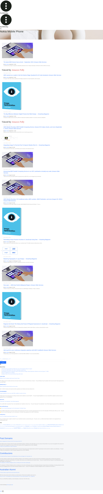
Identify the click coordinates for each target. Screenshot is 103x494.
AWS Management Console (14, 426)
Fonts (60, 426)
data (42, 426)
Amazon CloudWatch (13, 424)
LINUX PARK (2, 376)
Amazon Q (29, 424)
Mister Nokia (6, 64)
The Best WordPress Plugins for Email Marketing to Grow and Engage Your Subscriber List (16, 456)
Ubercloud (2, 399)
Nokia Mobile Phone (7, 169)
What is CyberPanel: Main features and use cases (9, 386)
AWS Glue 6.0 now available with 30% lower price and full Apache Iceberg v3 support (17, 368)
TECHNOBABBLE (3, 391)
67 (9, 358)
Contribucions (6, 453)
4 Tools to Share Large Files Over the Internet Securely (9, 472)
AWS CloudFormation (3, 426)
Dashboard (39, 426)
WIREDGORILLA (3, 384)
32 (6, 358)
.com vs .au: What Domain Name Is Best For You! (8, 416)
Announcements (51, 424)
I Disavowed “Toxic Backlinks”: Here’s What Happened (9, 401)
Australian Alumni (8, 469)
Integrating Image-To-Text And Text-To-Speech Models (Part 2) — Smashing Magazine (27, 145)
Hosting (6, 428)
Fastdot (12, 484)
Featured (58, 426)
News (19, 428)
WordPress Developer (48, 428)
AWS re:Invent (20, 426)
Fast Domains (6, 438)
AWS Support (24, 426)
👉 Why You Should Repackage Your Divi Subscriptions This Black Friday (13, 408)
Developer (51, 426)
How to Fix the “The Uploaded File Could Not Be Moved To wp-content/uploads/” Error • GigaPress (17, 476)
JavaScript (12, 428)
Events (54, 426)
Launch (16, 428)
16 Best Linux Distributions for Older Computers (8, 446)
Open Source (22, 428)
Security (28, 428)
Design (47, 426)
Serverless (32, 428)
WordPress (44, 428)
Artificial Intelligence (58, 424)
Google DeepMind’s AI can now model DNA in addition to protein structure (13, 393)
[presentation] (33, 50)
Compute (34, 426)
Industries (10, 428)
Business (27, 426)
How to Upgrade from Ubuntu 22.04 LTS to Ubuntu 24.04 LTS (11, 441)
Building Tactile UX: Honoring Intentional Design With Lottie (12, 373)
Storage (35, 428)
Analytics (43, 424)
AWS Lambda (7, 426)
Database (44, 426)
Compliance (30, 426)
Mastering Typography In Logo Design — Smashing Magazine (20, 258)
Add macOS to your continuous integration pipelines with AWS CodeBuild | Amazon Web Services (30, 350)
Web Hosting (8, 484)
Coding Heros (2, 414)
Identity (8, 428)
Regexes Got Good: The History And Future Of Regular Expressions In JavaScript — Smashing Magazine (32, 324)
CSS (37, 426)
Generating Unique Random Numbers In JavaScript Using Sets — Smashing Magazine (27, 239)
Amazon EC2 (18, 424)
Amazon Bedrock (6, 424)
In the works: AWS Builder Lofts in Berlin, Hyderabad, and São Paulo (14, 370)
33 (7, 358)
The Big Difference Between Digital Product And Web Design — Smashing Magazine (26, 114)
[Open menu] (1, 28)
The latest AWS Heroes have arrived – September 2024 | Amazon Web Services (25, 62)
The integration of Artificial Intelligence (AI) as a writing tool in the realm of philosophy (15, 462)
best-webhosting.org (4, 406)
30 (4, 358)
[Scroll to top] (1, 491)
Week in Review (39, 428)
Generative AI (2, 428)
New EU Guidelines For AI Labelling (8, 372)
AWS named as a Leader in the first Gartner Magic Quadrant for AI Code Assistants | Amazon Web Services (32, 75)
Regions (25, 428)
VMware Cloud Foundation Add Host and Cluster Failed (9, 378)
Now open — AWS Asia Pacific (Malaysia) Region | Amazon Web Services (23, 285)
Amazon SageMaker (39, 424)
